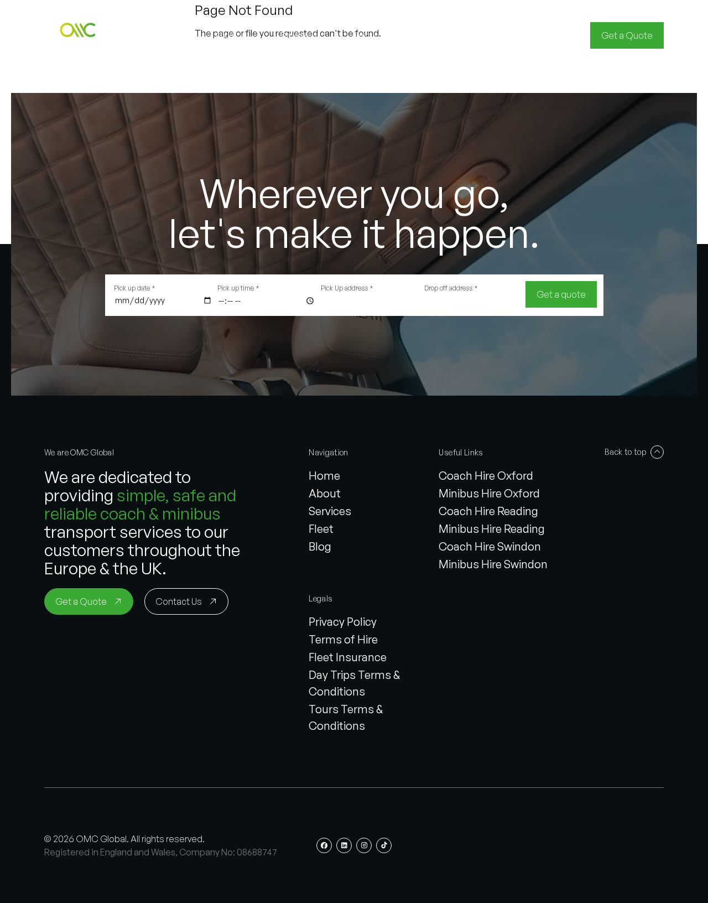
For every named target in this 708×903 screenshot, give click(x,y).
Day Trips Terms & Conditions (354, 683)
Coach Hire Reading (488, 511)
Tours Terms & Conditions (346, 717)
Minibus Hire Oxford (489, 493)
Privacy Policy (343, 622)
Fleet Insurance (348, 657)
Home (324, 475)
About (325, 493)
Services (330, 511)
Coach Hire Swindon (490, 546)
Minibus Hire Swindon (493, 564)
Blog (320, 546)
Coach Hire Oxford (486, 475)
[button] (79, 35)
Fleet (321, 529)
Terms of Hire (343, 639)
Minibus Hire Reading (492, 529)
